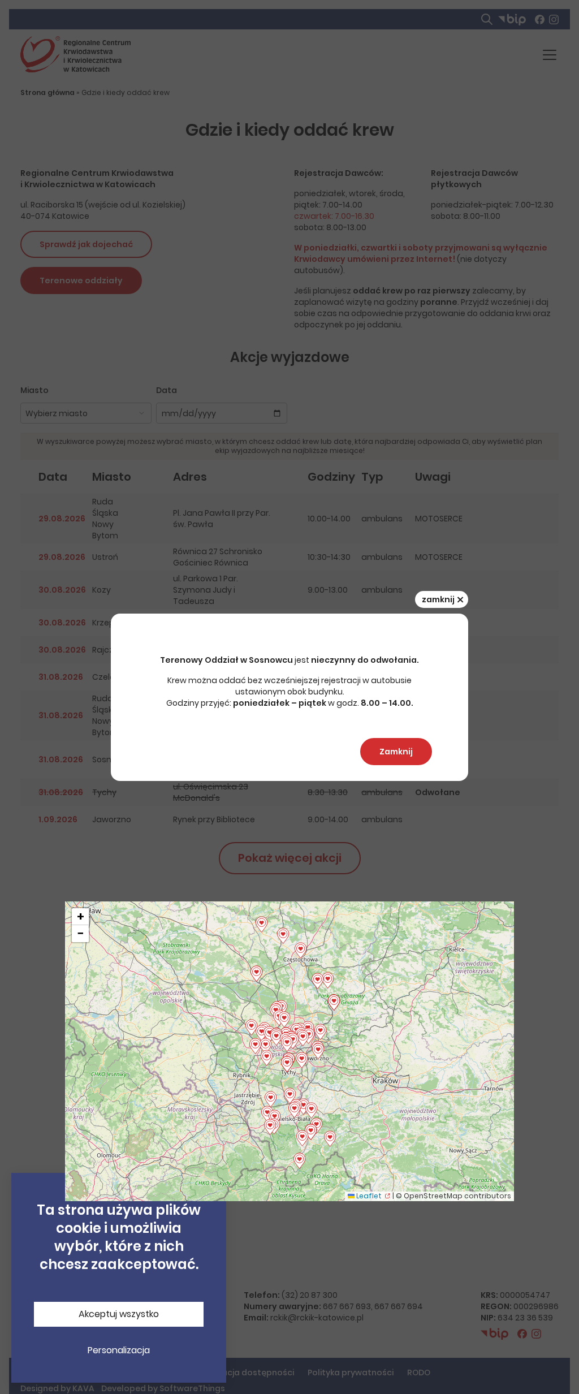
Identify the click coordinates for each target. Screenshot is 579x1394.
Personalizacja (119, 1350)
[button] (294, 1110)
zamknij (443, 599)
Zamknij (396, 751)
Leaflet (368, 1196)
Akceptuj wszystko (119, 1313)
